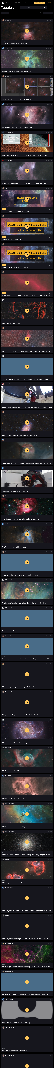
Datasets (17, 2)
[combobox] (25, 3)
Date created (47, 12)
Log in (49, 2)
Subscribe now (39, 2)
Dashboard (9, 2)
